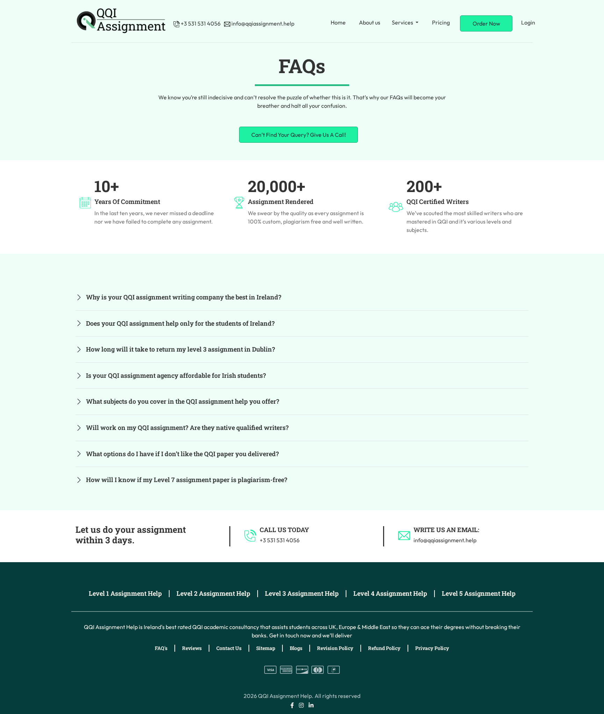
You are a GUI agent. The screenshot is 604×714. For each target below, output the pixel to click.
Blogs (296, 648)
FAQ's (161, 648)
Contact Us (229, 648)
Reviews (192, 648)
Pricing (441, 22)
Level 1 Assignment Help (125, 593)
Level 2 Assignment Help (213, 593)
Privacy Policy (432, 648)
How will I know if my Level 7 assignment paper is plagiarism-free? (186, 479)
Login (528, 22)
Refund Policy (384, 648)
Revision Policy (335, 648)
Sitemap (265, 648)
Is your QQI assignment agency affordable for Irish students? (176, 375)
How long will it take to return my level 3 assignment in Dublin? (180, 349)
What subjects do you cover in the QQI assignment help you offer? (182, 401)
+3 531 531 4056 (200, 23)
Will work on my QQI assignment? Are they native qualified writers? (187, 427)
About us (369, 22)
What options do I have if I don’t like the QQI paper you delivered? (182, 454)
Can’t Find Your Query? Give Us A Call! (298, 134)
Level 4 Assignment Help (390, 593)
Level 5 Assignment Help (479, 593)
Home (338, 22)
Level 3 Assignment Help (302, 593)
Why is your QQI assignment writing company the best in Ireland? (183, 297)
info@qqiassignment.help (262, 23)
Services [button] (403, 22)
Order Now (486, 23)
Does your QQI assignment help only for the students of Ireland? (180, 323)
